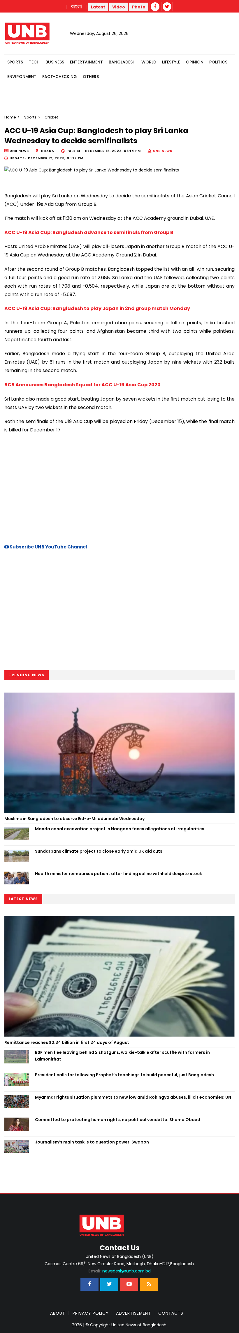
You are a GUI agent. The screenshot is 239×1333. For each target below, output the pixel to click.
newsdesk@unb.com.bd (119, 1271)
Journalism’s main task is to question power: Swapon (92, 1142)
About (57, 1313)
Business (54, 62)
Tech (34, 62)
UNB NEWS (162, 150)
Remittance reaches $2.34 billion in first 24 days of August (66, 1042)
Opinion (194, 62)
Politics (218, 62)
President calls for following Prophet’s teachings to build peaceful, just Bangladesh (124, 1075)
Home (10, 117)
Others (91, 76)
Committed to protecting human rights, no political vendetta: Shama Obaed (117, 1120)
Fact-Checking (59, 76)
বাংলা (76, 7)
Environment (21, 76)
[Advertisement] (119, 488)
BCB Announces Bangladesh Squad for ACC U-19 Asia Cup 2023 (82, 384)
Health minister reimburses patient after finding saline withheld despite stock (118, 874)
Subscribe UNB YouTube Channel (48, 547)
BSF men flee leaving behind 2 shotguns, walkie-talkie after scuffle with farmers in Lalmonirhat (122, 1055)
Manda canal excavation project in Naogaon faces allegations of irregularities (119, 829)
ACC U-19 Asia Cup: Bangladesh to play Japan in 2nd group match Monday (97, 308)
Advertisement (133, 1313)
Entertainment (86, 62)
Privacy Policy (91, 1313)
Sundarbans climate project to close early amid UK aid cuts (98, 851)
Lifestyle (171, 62)
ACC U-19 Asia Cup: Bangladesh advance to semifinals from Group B (88, 232)
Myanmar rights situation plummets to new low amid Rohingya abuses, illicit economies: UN (133, 1097)
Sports (15, 62)
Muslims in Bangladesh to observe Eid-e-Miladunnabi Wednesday (74, 819)
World (148, 62)
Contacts (170, 1313)
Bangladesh (122, 62)
